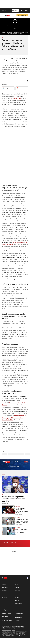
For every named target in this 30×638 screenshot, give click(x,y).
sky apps (17, 591)
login (26, 10)
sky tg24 (4, 591)
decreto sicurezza (16, 454)
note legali (5, 616)
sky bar (17, 597)
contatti (13, 630)
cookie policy (19, 613)
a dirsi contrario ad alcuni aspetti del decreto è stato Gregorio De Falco (14, 418)
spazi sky (17, 600)
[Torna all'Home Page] (7, 15)
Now (16, 594)
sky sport (5, 587)
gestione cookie (6, 613)
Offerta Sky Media (7, 620)
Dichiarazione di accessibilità (19, 616)
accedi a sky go (21, 578)
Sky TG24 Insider (22, 15)
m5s (4, 454)
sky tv (17, 587)
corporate (18, 620)
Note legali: (4, 610)
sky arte (4, 597)
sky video (4, 594)
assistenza (8, 630)
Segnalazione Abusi (17, 635)
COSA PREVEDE (16, 98)
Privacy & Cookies (11, 627)
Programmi (18, 603)
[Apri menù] (2, 15)
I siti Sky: (4, 584)
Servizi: (16, 584)
